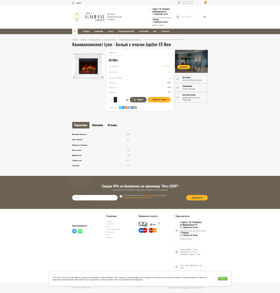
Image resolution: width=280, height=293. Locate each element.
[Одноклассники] (126, 107)
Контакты (165, 31)
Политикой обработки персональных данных (137, 197)
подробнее (184, 67)
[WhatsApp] (135, 107)
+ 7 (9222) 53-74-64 (160, 22)
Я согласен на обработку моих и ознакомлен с (144, 196)
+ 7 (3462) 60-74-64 (160, 14)
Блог (155, 31)
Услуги (110, 31)
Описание (97, 125)
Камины (84, 39)
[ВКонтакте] (123, 107)
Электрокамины (94, 39)
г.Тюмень (155, 19)
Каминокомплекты (109, 39)
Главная (86, 31)
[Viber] (132, 107)
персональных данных (149, 195)
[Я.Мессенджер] (120, 107)
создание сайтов (185, 288)
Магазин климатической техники (114, 17)
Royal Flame (167, 66)
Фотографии (143, 31)
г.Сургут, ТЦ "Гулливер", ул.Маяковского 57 (161, 10)
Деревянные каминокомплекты (130, 39)
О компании (98, 31)
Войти (79, 3)
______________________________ (162, 16)
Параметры (80, 125)
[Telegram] (129, 107)
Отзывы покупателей (126, 31)
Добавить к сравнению (127, 99)
